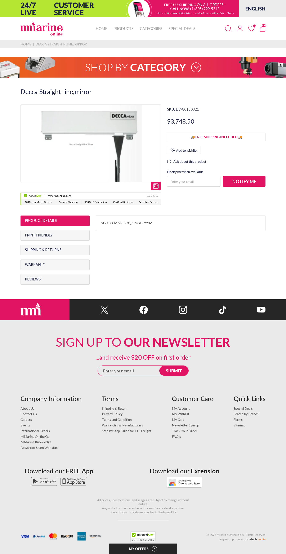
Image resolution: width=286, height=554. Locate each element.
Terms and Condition (117, 419)
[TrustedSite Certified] (143, 536)
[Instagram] (167, 309)
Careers (26, 419)
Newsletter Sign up (185, 425)
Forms (238, 419)
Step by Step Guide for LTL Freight (126, 431)
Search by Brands (246, 414)
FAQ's (176, 436)
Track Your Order (184, 431)
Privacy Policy (112, 414)
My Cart (178, 419)
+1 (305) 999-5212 (204, 8)
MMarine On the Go (35, 436)
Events (25, 425)
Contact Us (29, 414)
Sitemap (239, 425)
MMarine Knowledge (36, 442)
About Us (27, 408)
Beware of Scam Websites (39, 447)
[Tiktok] (206, 309)
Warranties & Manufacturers (122, 425)
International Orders (35, 431)
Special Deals (243, 408)
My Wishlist (180, 414)
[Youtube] (245, 309)
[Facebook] (128, 309)
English (255, 9)
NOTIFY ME (244, 181)
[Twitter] (89, 309)
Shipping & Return (115, 408)
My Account (181, 408)
